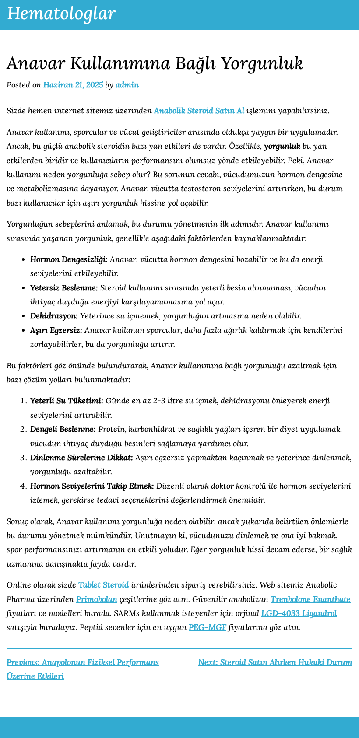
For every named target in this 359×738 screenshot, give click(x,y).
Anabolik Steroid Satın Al (199, 110)
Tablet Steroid (103, 585)
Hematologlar (61, 13)
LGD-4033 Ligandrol (299, 613)
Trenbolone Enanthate (311, 599)
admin (127, 85)
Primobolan (96, 599)
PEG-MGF (207, 627)
